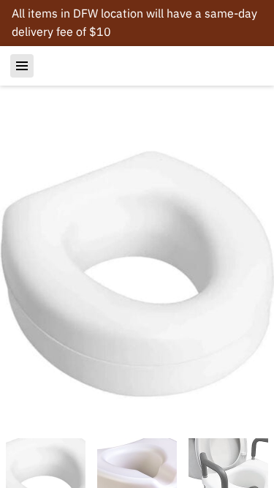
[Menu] (22, 66)
